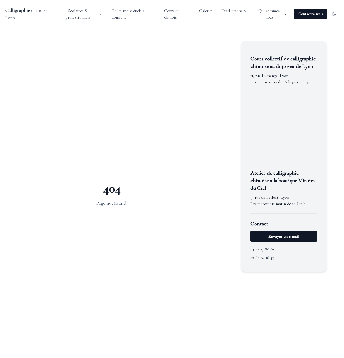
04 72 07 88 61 (262, 249)
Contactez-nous (310, 14)
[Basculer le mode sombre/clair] (334, 14)
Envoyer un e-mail (283, 236)
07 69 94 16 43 (262, 257)
